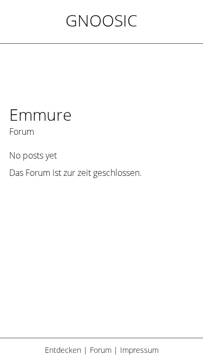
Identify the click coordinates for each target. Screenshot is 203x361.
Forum (101, 350)
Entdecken (63, 350)
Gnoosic (101, 20)
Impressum (139, 350)
